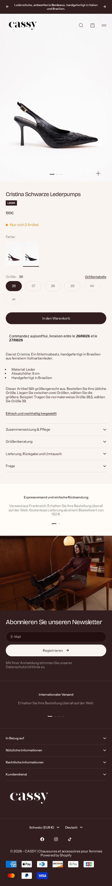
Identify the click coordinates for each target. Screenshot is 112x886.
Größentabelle (95, 277)
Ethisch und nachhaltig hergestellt (31, 413)
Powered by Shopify (56, 855)
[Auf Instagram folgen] (56, 839)
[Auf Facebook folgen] (42, 839)
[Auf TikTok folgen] (69, 839)
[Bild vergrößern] (98, 173)
